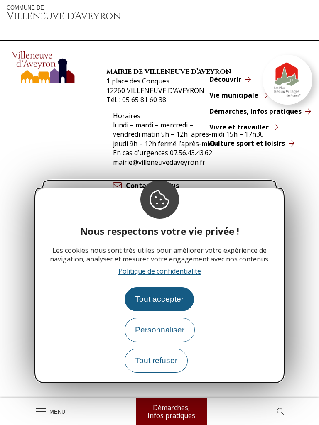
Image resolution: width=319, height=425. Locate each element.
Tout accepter (159, 299)
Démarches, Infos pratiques (171, 411)
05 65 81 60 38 (144, 99)
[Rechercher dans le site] (280, 411)
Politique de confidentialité (159, 271)
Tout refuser (156, 360)
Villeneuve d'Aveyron (64, 13)
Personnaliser (159, 329)
